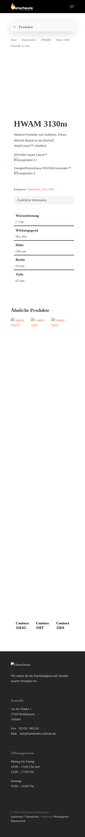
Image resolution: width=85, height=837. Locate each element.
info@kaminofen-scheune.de (38, 733)
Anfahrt (16, 719)
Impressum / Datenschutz (25, 816)
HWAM (46, 39)
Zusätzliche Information (32, 200)
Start (13, 39)
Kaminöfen (29, 39)
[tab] (44, 200)
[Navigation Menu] (72, 7)
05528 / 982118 (29, 728)
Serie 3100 (62, 39)
